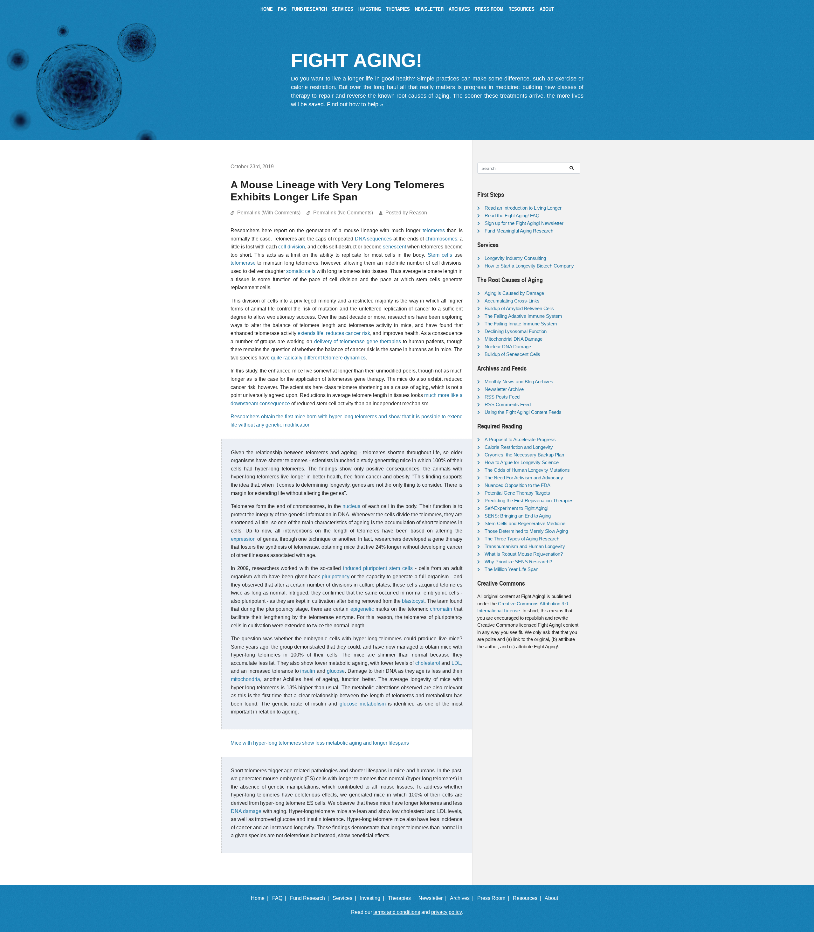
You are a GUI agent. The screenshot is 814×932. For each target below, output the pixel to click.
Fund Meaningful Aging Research (519, 230)
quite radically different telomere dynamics (318, 357)
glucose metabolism (363, 703)
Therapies (398, 8)
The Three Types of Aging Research (522, 538)
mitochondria (245, 679)
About (547, 8)
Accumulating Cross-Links (512, 300)
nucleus (351, 506)
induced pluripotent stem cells (378, 568)
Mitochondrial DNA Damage (513, 339)
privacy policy (446, 912)
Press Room (489, 8)
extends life (310, 333)
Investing (369, 8)
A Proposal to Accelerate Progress (520, 439)
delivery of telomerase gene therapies (357, 341)
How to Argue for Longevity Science (522, 462)
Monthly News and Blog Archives (519, 381)
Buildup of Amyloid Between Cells (519, 308)
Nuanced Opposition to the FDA (517, 485)
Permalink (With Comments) (268, 212)
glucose (336, 671)
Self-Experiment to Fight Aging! (516, 508)
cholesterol (427, 663)
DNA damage (246, 811)
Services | (346, 898)
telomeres (434, 230)
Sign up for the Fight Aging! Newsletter (524, 223)
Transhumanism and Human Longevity (525, 546)
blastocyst (413, 601)
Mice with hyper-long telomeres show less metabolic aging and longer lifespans (320, 743)
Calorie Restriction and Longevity (519, 447)
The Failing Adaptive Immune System (523, 316)
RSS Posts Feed (502, 397)
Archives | (463, 898)
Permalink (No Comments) (343, 212)
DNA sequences (373, 238)
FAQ (282, 8)
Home (266, 8)
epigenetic (362, 609)
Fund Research (309, 8)
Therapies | (402, 898)
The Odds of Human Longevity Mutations (527, 470)
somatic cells (300, 271)
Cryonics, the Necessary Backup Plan (524, 454)
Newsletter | (433, 898)
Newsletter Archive (504, 389)
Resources (521, 8)
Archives (459, 8)
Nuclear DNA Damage (508, 346)
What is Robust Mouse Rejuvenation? (524, 554)
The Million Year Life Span (511, 569)
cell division (291, 246)
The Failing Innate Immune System (521, 323)
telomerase (243, 263)
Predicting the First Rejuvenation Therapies (529, 500)
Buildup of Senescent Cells (512, 354)
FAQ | (280, 898)
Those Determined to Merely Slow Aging (526, 531)
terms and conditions (396, 912)
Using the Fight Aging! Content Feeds (523, 412)
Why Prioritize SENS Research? (518, 561)
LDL (456, 663)
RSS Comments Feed (508, 404)
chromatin (441, 609)
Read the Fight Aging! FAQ (512, 215)
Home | (261, 898)
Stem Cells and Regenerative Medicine (525, 523)
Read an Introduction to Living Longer (523, 208)
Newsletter (429, 8)
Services (342, 8)
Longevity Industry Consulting (515, 258)
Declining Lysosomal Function (516, 331)
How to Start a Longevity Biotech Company (529, 265)
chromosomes (441, 238)
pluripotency (335, 576)
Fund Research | (310, 898)
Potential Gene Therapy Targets (517, 493)
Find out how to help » (355, 104)
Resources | (528, 898)
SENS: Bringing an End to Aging (518, 515)
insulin (307, 671)
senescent (394, 246)
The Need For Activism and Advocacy (524, 477)
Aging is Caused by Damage (514, 293)
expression (243, 539)
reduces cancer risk (348, 333)
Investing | (373, 898)
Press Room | (494, 898)
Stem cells (440, 255)
